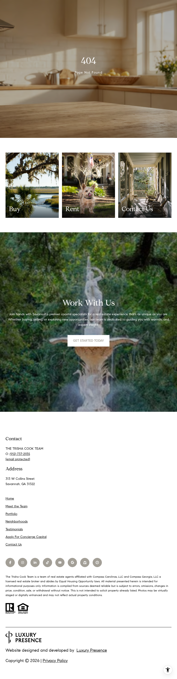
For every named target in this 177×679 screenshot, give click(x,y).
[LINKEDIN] (35, 562)
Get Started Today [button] (88, 341)
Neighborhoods (17, 521)
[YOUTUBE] (60, 562)
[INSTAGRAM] (22, 562)
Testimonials (14, 529)
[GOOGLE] (72, 562)
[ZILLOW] (84, 562)
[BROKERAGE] (97, 562)
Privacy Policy (55, 660)
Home (10, 498)
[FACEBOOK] (10, 562)
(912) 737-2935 (20, 454)
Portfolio (11, 514)
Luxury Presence (92, 650)
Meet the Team (16, 506)
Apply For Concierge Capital (26, 537)
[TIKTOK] (47, 562)
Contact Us (14, 544)
